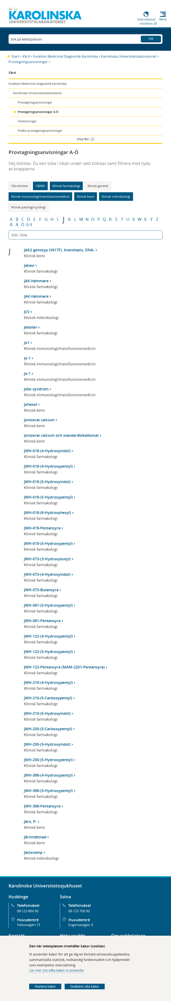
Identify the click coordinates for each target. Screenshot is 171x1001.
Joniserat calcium (39, 419)
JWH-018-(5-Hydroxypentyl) (48, 497)
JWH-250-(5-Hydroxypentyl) (48, 759)
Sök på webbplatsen (26, 39)
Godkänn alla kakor (84, 986)
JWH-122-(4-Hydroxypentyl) (48, 636)
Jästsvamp (33, 852)
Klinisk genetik (98, 186)
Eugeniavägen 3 (80, 925)
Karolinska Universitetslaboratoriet (128, 56)
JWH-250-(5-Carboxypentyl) (48, 728)
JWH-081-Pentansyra (42, 620)
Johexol (30, 404)
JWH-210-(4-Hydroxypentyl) (48, 682)
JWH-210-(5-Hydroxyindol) (47, 713)
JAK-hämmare (36, 280)
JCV (27, 311)
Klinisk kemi (85, 196)
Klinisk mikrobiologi (116, 196)
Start (15, 56)
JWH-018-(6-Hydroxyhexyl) (47, 512)
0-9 (29, 224)
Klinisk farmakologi (66, 186)
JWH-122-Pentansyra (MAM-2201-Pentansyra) (64, 666)
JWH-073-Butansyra (41, 589)
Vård (26, 56)
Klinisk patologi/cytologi (28, 207)
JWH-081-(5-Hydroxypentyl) (48, 605)
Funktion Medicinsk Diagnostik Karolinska (65, 56)
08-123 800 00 (27, 911)
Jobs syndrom (36, 388)
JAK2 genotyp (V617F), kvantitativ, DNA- (59, 249)
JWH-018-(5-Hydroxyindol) (47, 481)
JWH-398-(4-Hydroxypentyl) (48, 775)
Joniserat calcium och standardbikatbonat (61, 435)
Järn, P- (30, 821)
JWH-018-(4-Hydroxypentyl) (48, 466)
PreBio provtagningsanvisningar (40, 131)
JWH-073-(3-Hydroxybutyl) (47, 558)
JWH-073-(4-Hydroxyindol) (47, 574)
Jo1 (26, 342)
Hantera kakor (45, 986)
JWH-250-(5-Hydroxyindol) (47, 744)
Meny (163, 19)
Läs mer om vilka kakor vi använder (56, 970)
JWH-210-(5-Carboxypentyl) (48, 697)
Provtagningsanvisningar (28, 61)
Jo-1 (27, 358)
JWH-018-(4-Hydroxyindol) (47, 450)
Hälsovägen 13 (28, 925)
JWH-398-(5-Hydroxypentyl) (48, 790)
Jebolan (30, 327)
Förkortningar (27, 121)
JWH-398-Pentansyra (42, 806)
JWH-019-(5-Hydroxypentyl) (48, 543)
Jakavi (29, 265)
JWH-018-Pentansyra (42, 527)
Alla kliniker (19, 186)
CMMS (40, 186)
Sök (150, 38)
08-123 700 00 (79, 911)
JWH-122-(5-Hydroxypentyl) (48, 651)
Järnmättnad (35, 836)
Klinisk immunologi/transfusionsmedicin (40, 196)
